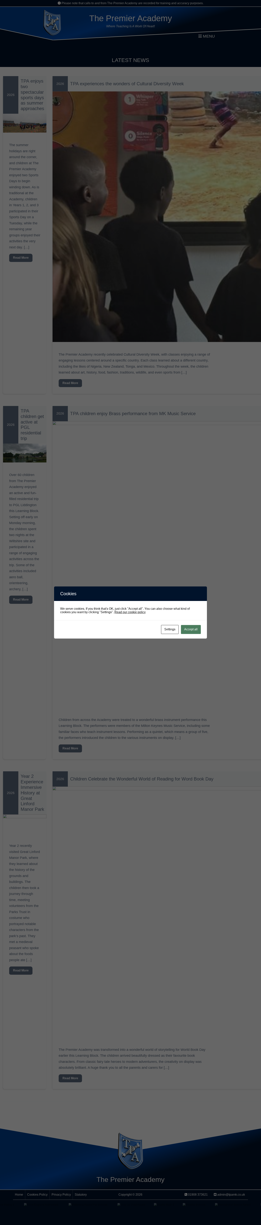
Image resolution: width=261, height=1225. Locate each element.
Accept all (191, 629)
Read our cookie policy (130, 612)
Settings (169, 629)
